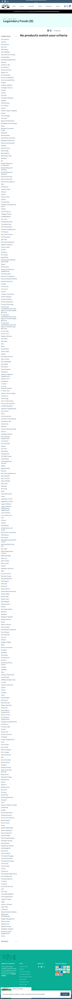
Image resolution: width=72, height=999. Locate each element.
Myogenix (4, 614)
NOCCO (3, 640)
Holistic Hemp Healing (8, 393)
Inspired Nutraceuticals (8, 429)
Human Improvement (8, 403)
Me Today (4, 549)
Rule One (4, 790)
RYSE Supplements (7, 797)
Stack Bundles (5, 835)
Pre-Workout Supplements (5, 718)
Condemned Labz (6, 222)
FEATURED (31, 6)
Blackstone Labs (6, 156)
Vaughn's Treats (6, 899)
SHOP (14, 6)
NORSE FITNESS (6, 642)
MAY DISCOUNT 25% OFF (7, 545)
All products (5, 39)
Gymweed (4, 367)
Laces (3, 496)
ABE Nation (4, 49)
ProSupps (4, 737)
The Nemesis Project (7, 861)
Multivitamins (5, 589)
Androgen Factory (7, 88)
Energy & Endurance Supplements (7, 270)
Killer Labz (4, 484)
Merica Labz (5, 563)
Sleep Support (5, 820)
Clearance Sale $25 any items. (8, 205)
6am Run (4, 47)
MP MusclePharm (6, 579)
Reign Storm (5, 774)
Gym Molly (4, 364)
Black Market (5, 153)
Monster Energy (6, 576)
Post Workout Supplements (5, 711)
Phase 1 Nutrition (6, 705)
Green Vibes (5, 351)
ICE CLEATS (4, 411)
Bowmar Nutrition (6, 177)
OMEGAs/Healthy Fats (8, 680)
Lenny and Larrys (6, 515)
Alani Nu (3, 62)
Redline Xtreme (6, 767)
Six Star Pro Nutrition (7, 818)
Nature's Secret (6, 624)
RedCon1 (4, 765)
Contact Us (22, 987)
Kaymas (3, 471)
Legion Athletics (6, 504)
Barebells (4, 133)
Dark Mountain (5, 237)
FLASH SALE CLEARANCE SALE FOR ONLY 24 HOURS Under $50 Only (8, 325)
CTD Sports (4, 232)
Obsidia (3, 667)
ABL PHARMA (5, 52)
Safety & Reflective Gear (9, 805)
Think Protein (5, 866)
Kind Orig (4, 489)
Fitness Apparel (6, 297)
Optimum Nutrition (7, 685)
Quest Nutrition (6, 755)
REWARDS (49, 6)
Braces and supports (7, 182)
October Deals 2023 (7, 675)
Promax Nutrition (6, 734)
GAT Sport (4, 339)
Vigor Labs (4, 907)
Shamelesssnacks (6, 813)
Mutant (3, 607)
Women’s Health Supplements (6, 932)
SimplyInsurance (6, 815)
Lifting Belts (5, 525)
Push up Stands (6, 750)
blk (2, 161)
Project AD (4, 732)
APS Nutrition (5, 103)
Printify (3, 729)
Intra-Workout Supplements (5, 437)
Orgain (3, 687)
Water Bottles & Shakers (9, 912)
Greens (3, 354)
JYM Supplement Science (6, 462)
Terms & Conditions (24, 971)
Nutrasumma (5, 658)
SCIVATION (4, 807)
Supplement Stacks (7, 846)
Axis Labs (4, 118)
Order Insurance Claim (25, 976)
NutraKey (4, 652)
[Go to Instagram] (5, 1)
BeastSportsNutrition (8, 140)
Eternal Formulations (7, 276)
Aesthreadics (5, 57)
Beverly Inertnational (7, 143)
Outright (3, 692)
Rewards (21, 969)
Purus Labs (4, 747)
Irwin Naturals (5, 443)
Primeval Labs (5, 727)
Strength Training (6, 841)
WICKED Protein (6, 926)
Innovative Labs (6, 421)
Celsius (3, 194)
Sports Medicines (6, 830)
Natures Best (5, 627)
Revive (3, 782)
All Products (5, 67)
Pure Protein (5, 745)
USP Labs (4, 892)
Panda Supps (5, 698)
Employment (22, 979)
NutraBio (4, 650)
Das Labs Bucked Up (7, 242)
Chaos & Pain (5, 197)
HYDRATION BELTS (7, 406)
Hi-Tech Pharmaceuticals (6, 387)
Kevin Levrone (5, 478)
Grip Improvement (7, 356)
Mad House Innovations (8, 532)
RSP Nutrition (5, 787)
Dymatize (4, 252)
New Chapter (5, 632)
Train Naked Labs (6, 876)
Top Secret (4, 871)
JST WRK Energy (6, 456)
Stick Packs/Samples (7, 838)
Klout (2, 491)
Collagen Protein (6, 214)
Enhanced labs (6, 274)
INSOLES (3, 426)
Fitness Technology (7, 304)
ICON (2, 414)
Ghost (3, 346)
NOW (2, 645)
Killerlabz (4, 486)
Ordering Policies (24, 982)
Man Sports (4, 537)
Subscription (5, 843)
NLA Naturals (5, 635)
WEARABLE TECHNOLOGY (5, 915)
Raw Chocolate (6, 760)
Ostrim (3, 690)
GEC (2, 344)
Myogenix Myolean (7, 617)
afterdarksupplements (8, 60)
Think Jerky (4, 864)
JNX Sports (4, 451)
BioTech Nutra (5, 148)
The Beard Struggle (7, 856)
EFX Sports (4, 255)
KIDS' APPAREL (5, 481)
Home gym (4, 396)
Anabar (3, 83)
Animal (3, 90)
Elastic (3, 264)
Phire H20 (4, 708)
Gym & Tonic (5, 359)
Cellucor (3, 192)
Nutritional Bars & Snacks (6, 663)
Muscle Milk (5, 596)
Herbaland (4, 381)
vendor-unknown (6, 904)
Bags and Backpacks (7, 121)
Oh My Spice (5, 677)
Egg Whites (4, 257)
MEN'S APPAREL (6, 556)
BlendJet (4, 158)
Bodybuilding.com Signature (7, 173)
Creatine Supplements (8, 229)
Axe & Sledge (5, 116)
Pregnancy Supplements (9, 722)
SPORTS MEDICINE (7, 828)
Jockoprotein (5, 454)
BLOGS (58, 6)
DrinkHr (3, 250)
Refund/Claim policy (25, 974)
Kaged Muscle (5, 468)
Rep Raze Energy (6, 777)
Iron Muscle (4, 441)
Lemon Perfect (5, 513)
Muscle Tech (5, 599)
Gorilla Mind (5, 349)
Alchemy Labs (5, 65)
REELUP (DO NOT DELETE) (6, 771)
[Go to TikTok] (8, 1)
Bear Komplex (5, 135)
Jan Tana (4, 449)
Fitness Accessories (7, 294)
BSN (2, 184)
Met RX (3, 566)
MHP (2, 571)
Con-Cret (4, 219)
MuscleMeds (5, 602)
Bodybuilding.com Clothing (7, 169)
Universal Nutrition (7, 886)
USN (2, 889)
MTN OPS (4, 584)
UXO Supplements (7, 897)
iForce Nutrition (6, 416)
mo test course (6, 574)
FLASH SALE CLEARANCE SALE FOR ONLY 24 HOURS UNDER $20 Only (8, 309)
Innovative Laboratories (8, 419)
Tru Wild (3, 881)
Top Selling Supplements (9, 874)
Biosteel (3, 146)
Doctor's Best (5, 247)
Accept (65, 994)
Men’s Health (5, 561)
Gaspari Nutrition (6, 336)
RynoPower (4, 795)
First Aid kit (4, 286)
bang (2, 126)
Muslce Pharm (5, 604)
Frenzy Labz (5, 331)
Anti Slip (3, 95)
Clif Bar (3, 209)
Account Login (23, 966)
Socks (3, 825)
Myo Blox (4, 612)
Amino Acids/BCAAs (7, 80)
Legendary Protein (7, 501)
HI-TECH (4, 384)
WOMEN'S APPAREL (7, 929)
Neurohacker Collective (8, 630)
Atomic (3, 113)
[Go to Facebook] (2, 1)
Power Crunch (5, 715)
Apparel (3, 100)
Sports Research (6, 833)
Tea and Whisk (5, 853)
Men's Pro (4, 558)
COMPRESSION (6, 217)
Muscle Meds (5, 594)
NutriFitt (3, 660)
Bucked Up (4, 187)
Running (3, 792)
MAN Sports (5, 535)
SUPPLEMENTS (5, 848)
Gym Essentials (6, 362)
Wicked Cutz (5, 924)
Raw (2, 757)
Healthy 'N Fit (5, 379)
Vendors (4, 941)
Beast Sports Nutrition (8, 138)
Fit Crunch (4, 289)
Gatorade (4, 341)
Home (4, 19)
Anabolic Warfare (6, 85)
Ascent (3, 108)
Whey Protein (5, 921)
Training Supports (6, 879)
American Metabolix (7, 77)
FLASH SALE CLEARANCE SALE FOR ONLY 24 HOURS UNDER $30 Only (8, 317)
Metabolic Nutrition (7, 568)
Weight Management (7, 919)
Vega (2, 902)
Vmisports (4, 909)
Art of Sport (5, 105)
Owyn (3, 695)
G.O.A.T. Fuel (5, 334)
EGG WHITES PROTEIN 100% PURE (8, 261)
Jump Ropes (5, 459)
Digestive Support (7, 245)
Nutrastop (4, 655)
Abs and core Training (8, 55)
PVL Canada (5, 752)
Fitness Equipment (7, 302)
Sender (3, 810)
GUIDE (40, 6)
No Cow (3, 637)
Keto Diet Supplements (8, 473)
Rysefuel (4, 800)
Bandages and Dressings (9, 123)
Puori (2, 742)
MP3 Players (5, 581)
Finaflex (3, 284)
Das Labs (4, 239)
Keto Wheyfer (5, 476)
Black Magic (5, 151)
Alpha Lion (4, 72)
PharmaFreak (5, 703)
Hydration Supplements (8, 409)
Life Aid (3, 520)
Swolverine (4, 851)
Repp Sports (5, 779)
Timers (3, 869)
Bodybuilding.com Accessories (7, 164)
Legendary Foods (6, 499)
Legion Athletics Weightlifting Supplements (6, 508)
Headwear (4, 372)
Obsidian (4, 670)
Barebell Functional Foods (7, 129)
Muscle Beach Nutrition (8, 591)
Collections (6, 36)
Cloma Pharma (5, 211)
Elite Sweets (5, 267)
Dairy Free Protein (7, 234)
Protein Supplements (7, 739)
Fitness (22, 6)
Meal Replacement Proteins (7, 552)
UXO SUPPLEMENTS (7, 894)
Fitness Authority (6, 299)
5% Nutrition (5, 44)
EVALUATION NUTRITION (9, 279)
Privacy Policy (23, 984)
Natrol (3, 622)
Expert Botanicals (6, 281)
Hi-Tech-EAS (5, 391)
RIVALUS (3, 785)
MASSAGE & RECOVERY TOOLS (8, 541)
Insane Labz (5, 424)
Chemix (3, 199)
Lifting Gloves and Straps (7, 529)
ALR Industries (5, 75)
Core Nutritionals (6, 227)
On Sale (3, 682)
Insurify (3, 431)
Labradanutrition (6, 494)
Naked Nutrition (6, 619)
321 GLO (3, 42)
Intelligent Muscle (6, 434)
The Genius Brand (6, 858)
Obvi (2, 672)
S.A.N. (3, 802)
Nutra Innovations (6, 647)
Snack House (5, 823)
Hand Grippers (6, 369)
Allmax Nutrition (6, 70)
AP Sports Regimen (7, 98)
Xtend (3, 936)
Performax (4, 700)
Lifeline (3, 523)
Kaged (3, 466)
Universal (4, 884)
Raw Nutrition (5, 762)
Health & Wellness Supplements (7, 375)
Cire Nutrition (5, 202)
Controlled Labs (6, 224)
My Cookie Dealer (6, 609)
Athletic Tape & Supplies (9, 111)
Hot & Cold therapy (7, 401)
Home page (4, 398)
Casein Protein (5, 189)
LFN (2, 518)
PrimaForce (4, 724)
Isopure (3, 446)
